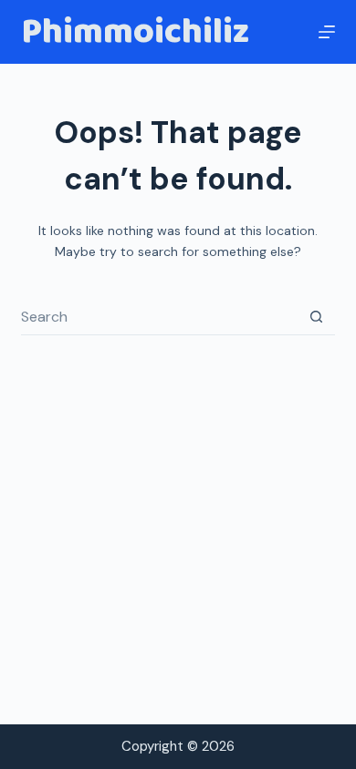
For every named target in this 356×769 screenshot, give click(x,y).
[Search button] (316, 317)
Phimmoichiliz (135, 32)
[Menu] (327, 32)
